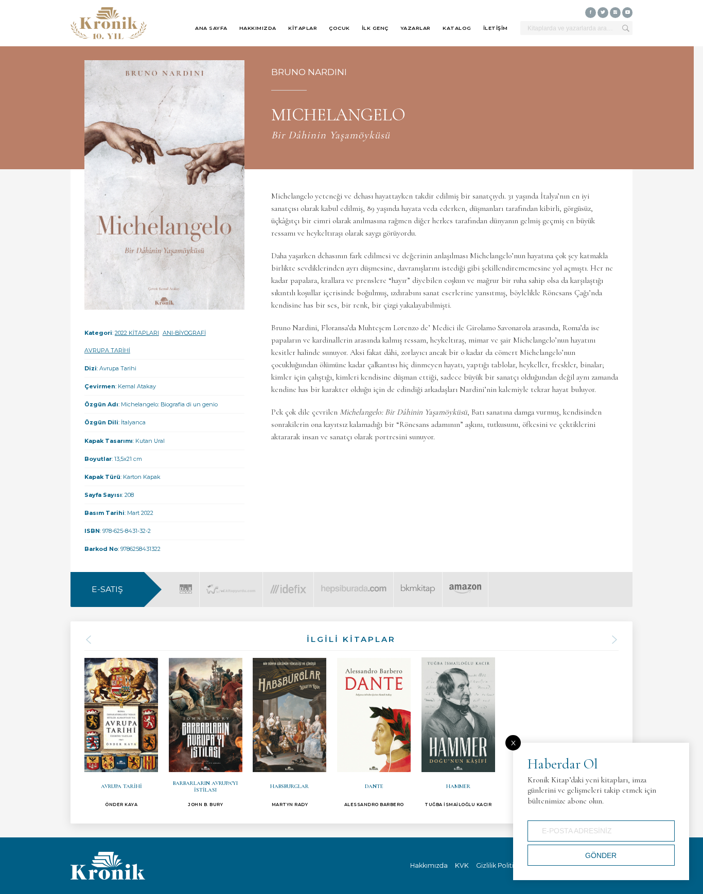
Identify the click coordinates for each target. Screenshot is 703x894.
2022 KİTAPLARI (137, 332)
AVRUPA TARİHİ (107, 350)
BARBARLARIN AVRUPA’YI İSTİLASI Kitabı (205, 733)
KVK (462, 865)
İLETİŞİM (495, 28)
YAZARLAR (415, 28)
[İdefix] (288, 583)
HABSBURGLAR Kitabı (289, 733)
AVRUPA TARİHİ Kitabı (121, 733)
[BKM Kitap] (418, 583)
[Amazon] (465, 583)
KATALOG (457, 28)
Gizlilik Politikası (500, 865)
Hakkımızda (429, 865)
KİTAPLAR (302, 28)
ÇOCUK (339, 28)
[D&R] (186, 583)
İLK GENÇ (375, 28)
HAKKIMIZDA (257, 28)
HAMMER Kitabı (458, 732)
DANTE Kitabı (374, 733)
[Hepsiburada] (353, 583)
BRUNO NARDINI (309, 71)
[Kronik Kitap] (109, 23)
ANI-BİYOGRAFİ (184, 332)
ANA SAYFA (211, 28)
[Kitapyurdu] (230, 583)
